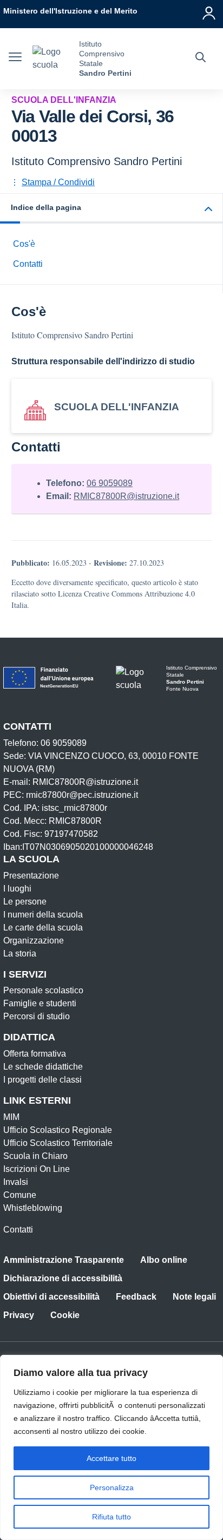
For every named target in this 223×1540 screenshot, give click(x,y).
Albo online (163, 1259)
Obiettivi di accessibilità (51, 1296)
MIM (11, 1117)
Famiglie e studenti (39, 1003)
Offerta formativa (34, 1053)
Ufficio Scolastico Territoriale (58, 1143)
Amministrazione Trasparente (63, 1259)
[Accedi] (209, 11)
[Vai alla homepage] (51, 58)
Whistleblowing (32, 1208)
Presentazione (31, 875)
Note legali (194, 1296)
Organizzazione (33, 940)
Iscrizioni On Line (36, 1169)
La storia (19, 953)
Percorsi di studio (36, 1016)
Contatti (28, 263)
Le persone (25, 901)
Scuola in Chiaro (35, 1156)
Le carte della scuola (43, 927)
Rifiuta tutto (111, 1516)
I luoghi (17, 888)
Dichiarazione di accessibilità (62, 1278)
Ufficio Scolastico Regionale (57, 1130)
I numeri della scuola (43, 914)
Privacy (18, 1315)
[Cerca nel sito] (200, 58)
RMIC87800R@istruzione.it (126, 496)
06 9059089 (110, 483)
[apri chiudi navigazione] (15, 58)
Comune (19, 1195)
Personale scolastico (43, 990)
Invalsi (15, 1182)
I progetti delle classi (42, 1079)
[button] (111, 209)
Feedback (136, 1296)
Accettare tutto (111, 1458)
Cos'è (24, 243)
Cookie (65, 1315)
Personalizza (112, 1487)
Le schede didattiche (43, 1066)
